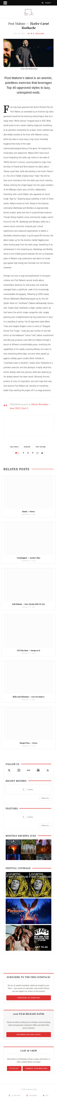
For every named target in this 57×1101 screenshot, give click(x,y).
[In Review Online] (28, 12)
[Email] (37, 453)
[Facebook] (23, 453)
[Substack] (38, 770)
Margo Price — (28, 743)
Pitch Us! (14, 1068)
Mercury (27, 447)
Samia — (28, 511)
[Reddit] (42, 453)
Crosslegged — (28, 558)
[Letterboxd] (28, 770)
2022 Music (14, 447)
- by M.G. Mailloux (35, 33)
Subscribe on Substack (28, 997)
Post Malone (41, 447)
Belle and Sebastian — (28, 696)
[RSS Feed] (47, 770)
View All (45, 798)
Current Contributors (36, 1068)
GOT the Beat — (28, 650)
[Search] (43, 3)
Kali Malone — (28, 604)
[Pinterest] (33, 453)
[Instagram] (18, 770)
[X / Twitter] (9, 770)
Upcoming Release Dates (29, 1034)
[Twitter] (28, 453)
